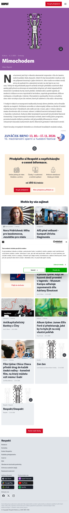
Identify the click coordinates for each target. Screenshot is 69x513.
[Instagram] (13, 497)
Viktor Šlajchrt (7, 67)
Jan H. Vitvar (40, 294)
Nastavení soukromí (7, 471)
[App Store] (7, 478)
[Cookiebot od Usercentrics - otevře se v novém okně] (54, 242)
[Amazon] (7, 487)
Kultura (4, 56)
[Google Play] (7, 483)
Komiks (39, 360)
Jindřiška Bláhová (7, 380)
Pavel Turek (40, 336)
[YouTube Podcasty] (25, 483)
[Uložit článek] (61, 49)
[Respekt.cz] (5, 4)
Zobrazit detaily (59, 264)
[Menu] (65, 4)
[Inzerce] (34, 137)
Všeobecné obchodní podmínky (11, 464)
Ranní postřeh (9, 226)
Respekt (5, 412)
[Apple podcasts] (25, 478)
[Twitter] (8, 497)
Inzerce (3, 458)
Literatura (5, 318)
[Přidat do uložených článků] (31, 221)
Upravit (33, 270)
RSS (2, 461)
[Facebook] (3, 497)
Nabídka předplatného (8, 455)
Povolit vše (56, 270)
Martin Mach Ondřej (50, 367)
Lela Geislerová (41, 367)
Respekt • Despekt (8, 405)
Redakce (4, 445)
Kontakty (4, 448)
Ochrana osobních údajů (9, 468)
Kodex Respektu (6, 451)
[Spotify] (25, 487)
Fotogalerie (40, 226)
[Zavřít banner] (66, 242)
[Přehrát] (26, 221)
